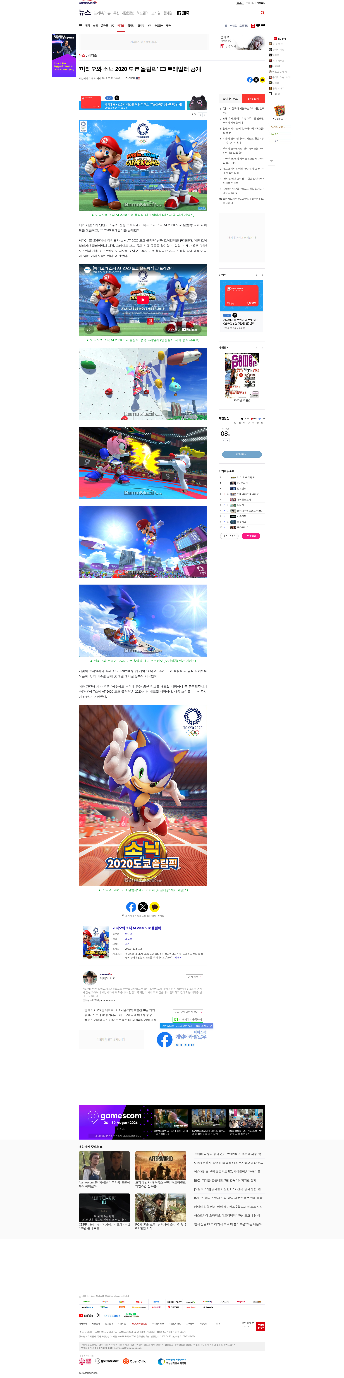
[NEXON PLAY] (174, 1301)
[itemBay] (208, 1301)
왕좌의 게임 (278, 49)
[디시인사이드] (208, 1307)
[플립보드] (174, 1307)
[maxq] (241, 1301)
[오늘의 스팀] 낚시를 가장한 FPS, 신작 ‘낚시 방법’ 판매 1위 (229, 1189)
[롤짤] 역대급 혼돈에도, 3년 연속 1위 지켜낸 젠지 (225, 1180)
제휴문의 (96, 1323)
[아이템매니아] (105, 1307)
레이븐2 (276, 66)
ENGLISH (130, 78)
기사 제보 (193, 976)
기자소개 (216, 1323)
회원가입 (250, 2)
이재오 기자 (108, 978)
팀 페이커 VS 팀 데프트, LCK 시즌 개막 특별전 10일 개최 (119, 1010)
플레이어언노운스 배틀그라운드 (253, 510)
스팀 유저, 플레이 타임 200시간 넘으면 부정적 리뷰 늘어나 (243, 120)
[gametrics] (87, 1307)
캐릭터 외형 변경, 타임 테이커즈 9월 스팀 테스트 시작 (228, 1206)
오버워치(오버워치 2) (248, 494)
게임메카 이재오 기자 (90, 78)
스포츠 (128, 938)
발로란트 (241, 488)
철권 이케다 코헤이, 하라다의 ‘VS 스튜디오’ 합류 (244, 130)
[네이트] (140, 1301)
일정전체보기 (242, 454)
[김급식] (122, 1307)
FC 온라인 (242, 483)
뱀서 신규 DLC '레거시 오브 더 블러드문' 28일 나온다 (228, 1224)
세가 (127, 943)
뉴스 (82, 55)
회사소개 (83, 1323)
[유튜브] (88, 1315)
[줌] (157, 1301)
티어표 (275, 83)
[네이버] (87, 1301)
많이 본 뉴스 (230, 98)
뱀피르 (275, 55)
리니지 (240, 505)
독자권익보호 (158, 1323)
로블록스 (241, 521)
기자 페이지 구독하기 (190, 1019)
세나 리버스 (278, 60)
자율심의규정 (175, 1323)
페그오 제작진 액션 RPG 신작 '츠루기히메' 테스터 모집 (244, 170)
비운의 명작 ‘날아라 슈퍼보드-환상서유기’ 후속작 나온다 (243, 140)
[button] (211, 1026)
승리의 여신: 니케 (281, 77)
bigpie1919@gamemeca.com (100, 1000)
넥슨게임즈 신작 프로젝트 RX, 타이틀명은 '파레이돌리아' (229, 1171)
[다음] (122, 1301)
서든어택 (241, 516)
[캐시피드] (191, 1307)
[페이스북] (114, 1315)
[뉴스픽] (157, 1307)
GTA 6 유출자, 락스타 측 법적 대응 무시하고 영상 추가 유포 (229, 1162)
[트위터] (100, 1315)
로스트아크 (243, 527)
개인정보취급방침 (139, 1323)
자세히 (178, 957)
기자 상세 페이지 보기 (187, 1011)
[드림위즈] (257, 1301)
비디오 (92, 55)
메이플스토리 (244, 499)
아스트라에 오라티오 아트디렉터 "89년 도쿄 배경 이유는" (229, 1215)
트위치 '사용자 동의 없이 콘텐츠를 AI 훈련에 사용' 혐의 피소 (229, 1153)
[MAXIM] (225, 1301)
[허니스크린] (140, 1307)
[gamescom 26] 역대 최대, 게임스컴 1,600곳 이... (171, 1132)
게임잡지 (224, 347)
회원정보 (203, 1323)
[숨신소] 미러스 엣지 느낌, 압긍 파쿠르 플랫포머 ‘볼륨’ (228, 1197)
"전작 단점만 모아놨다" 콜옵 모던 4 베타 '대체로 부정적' (244, 180)
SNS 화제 (253, 98)
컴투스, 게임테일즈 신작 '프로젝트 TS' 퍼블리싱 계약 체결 (120, 1019)
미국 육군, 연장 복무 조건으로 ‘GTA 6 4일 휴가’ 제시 (243, 160)
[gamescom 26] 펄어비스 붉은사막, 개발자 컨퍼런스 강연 (209, 1132)
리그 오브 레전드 (246, 477)
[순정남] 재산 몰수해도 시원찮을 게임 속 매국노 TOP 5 (244, 190)
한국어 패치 (278, 88)
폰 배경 (276, 94)
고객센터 (190, 1323)
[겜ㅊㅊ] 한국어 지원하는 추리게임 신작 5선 (244, 110)
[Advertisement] (144, 42)
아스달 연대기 (279, 71)
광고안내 (109, 1323)
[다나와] (191, 1301)
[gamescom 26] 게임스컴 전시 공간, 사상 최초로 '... (246, 1132)
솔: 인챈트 (277, 44)
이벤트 (223, 274)
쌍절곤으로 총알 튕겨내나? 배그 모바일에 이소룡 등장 (118, 1014)
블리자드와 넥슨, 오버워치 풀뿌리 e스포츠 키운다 (244, 200)
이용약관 (122, 1323)
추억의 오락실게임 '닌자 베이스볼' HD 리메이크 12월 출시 (243, 150)
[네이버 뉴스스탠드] (133, 1315)
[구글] (105, 1301)
